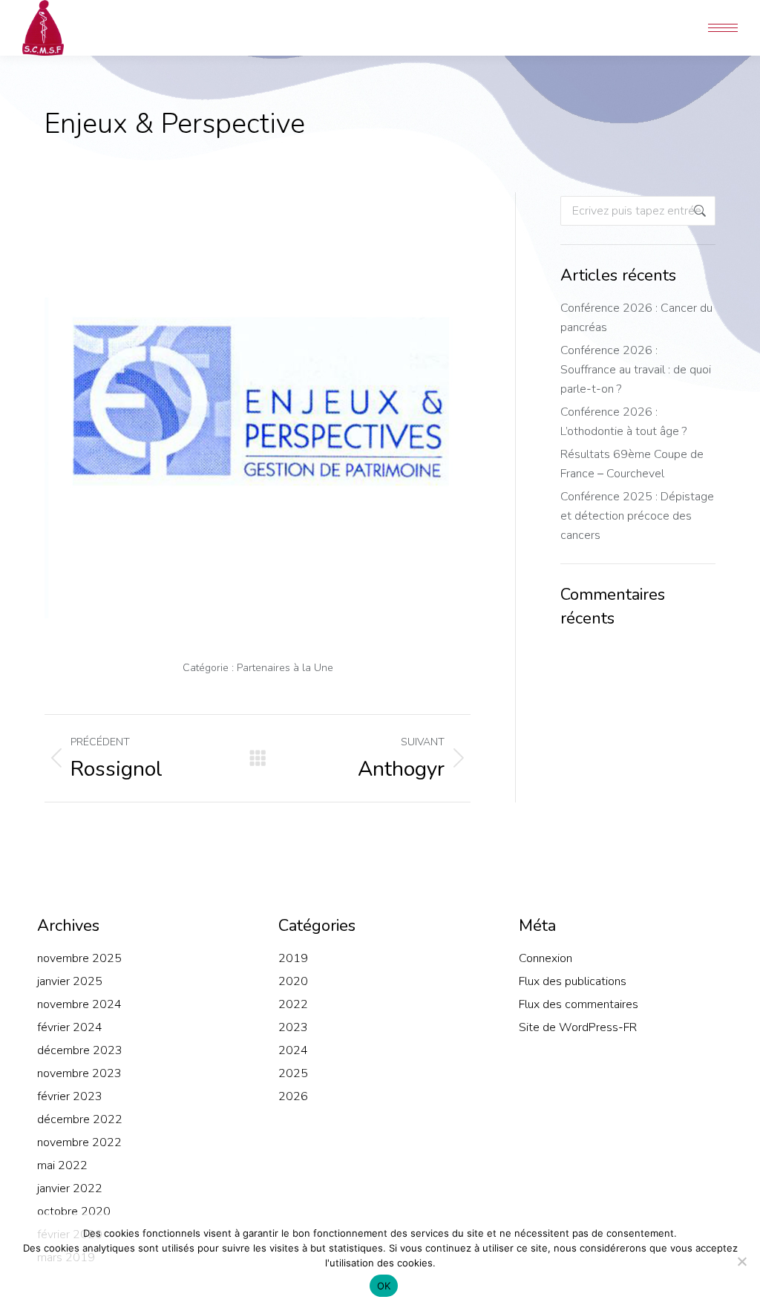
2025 (293, 1073)
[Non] (741, 1261)
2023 (293, 1027)
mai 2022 (62, 1165)
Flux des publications (572, 981)
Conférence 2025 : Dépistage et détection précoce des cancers (637, 515)
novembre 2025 (79, 958)
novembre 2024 (79, 1004)
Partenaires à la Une (285, 668)
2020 (293, 981)
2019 (293, 958)
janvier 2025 (69, 981)
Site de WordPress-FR (578, 1027)
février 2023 (69, 1096)
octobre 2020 (74, 1211)
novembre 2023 (79, 1073)
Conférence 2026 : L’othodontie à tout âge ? (623, 421)
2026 (293, 1096)
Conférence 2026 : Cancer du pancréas (636, 318)
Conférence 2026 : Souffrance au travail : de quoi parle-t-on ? (635, 369)
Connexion (545, 958)
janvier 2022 (69, 1188)
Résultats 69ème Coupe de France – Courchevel (632, 464)
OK (384, 1286)
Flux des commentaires (578, 1004)
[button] (538, 13)
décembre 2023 (79, 1050)
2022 (293, 1004)
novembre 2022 (79, 1142)
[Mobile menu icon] (723, 28)
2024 (293, 1050)
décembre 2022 (79, 1119)
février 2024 (69, 1027)
